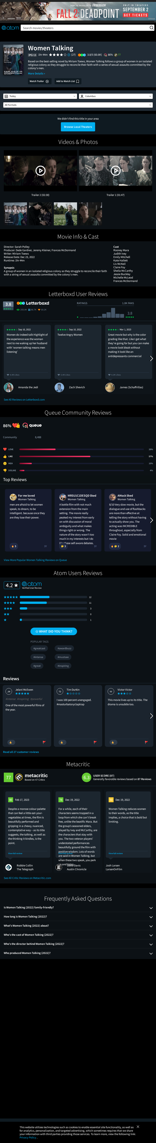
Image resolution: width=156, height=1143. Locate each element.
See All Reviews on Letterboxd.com (24, 399)
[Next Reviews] (151, 358)
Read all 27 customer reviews (21, 752)
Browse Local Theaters (78, 127)
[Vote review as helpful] (11, 742)
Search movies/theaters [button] (38, 28)
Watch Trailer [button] (37, 81)
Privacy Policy (28, 1137)
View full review (15, 853)
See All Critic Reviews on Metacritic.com (27, 878)
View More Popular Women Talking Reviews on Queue (35, 560)
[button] (40, 96)
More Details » (36, 73)
